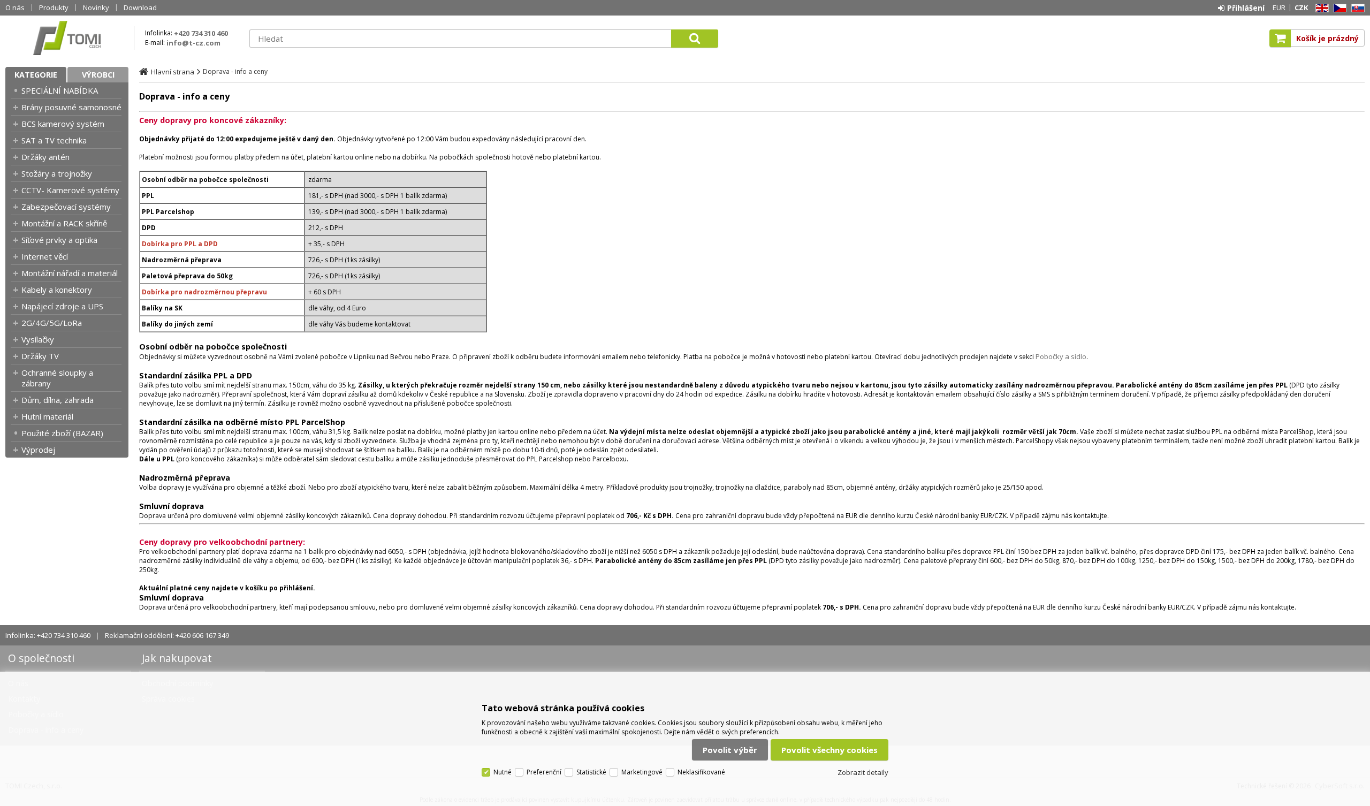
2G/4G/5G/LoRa (51, 322)
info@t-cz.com (193, 43)
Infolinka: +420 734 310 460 (47, 635)
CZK (1301, 7)
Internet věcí (44, 256)
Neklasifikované (701, 772)
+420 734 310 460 (201, 33)
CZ (1338, 8)
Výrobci (98, 75)
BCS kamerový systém (62, 123)
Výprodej (38, 449)
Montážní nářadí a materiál (69, 273)
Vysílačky (37, 339)
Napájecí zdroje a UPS (62, 306)
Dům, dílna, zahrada (57, 399)
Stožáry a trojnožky (56, 173)
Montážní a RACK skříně (64, 223)
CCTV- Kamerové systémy (70, 190)
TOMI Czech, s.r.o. (66, 38)
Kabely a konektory (56, 289)
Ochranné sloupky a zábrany (57, 378)
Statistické (591, 772)
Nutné (502, 772)
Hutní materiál (47, 416)
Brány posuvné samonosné (71, 107)
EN (1320, 8)
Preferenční (544, 772)
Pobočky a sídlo (1061, 356)
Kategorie (35, 75)
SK (1356, 8)
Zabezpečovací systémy (66, 206)
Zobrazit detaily (863, 772)
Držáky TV (40, 356)
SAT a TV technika (54, 140)
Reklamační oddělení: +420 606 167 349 (167, 635)
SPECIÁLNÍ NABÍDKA (59, 90)
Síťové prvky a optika (59, 239)
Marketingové (642, 772)
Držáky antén (45, 156)
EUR (1279, 7)
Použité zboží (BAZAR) (62, 433)
